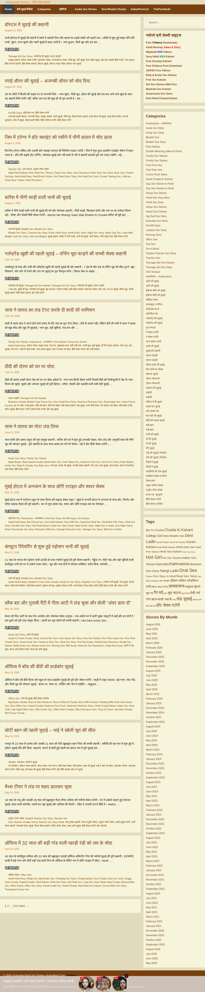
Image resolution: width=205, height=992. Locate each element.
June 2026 (152, 629)
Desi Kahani (60, 341)
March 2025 (152, 694)
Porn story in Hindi (164, 576)
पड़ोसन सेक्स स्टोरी (64, 585)
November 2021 (155, 879)
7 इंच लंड (12, 289)
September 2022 (155, 833)
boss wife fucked (88, 702)
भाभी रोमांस (94, 236)
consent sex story (37, 232)
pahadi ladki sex (52, 885)
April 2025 (152, 689)
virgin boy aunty (114, 645)
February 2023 (154, 810)
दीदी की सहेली (54, 405)
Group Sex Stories (77, 341)
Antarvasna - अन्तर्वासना (40, 341)
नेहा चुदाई (81, 405)
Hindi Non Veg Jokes (158, 197)
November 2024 (155, 712)
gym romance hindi (84, 172)
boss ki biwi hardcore (40, 702)
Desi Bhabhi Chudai (114, 9)
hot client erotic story (65, 176)
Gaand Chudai (35, 705)
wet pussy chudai (14, 713)
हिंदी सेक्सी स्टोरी (151, 606)
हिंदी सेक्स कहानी (29, 63)
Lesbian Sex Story (156, 230)
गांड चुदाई (123, 582)
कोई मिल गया (28, 112)
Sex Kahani (83, 518)
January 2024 (153, 759)
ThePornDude (162, 9)
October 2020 (153, 940)
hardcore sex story (70, 582)
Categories (44, 9)
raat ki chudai (25, 465)
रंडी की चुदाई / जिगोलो (156, 452)
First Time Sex (154, 165)
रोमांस (174, 600)
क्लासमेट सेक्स (44, 60)
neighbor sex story (92, 582)
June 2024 (152, 735)
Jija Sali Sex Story (156, 216)
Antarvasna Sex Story (159, 93)
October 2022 (153, 828)
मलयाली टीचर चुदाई (24, 825)
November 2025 (155, 661)
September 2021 (155, 889)
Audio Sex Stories (86, 9)
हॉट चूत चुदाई (52, 409)
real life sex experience (91, 645)
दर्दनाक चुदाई (152, 374)
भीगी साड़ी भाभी (106, 236)
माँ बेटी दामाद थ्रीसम (110, 345)
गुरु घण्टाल (27, 169)
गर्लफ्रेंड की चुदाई (41, 56)
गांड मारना (52, 765)
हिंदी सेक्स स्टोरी (42, 112)
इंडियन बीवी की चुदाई (155, 290)
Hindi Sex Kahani (171, 551)
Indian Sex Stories (156, 207)
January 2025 (153, 703)
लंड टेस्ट (14, 349)
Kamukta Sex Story (157, 220)
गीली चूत (71, 60)
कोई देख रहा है (152, 309)
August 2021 (153, 893)
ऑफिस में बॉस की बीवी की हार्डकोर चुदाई (39, 666)
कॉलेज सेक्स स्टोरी (29, 60)
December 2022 (155, 819)
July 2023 (151, 786)
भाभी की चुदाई (14, 229)
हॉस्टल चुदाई (42, 63)
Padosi (149, 576)
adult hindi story (17, 345)
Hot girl (154, 557)
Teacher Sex (14, 169)
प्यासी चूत (86, 345)
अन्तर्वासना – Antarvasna (158, 276)
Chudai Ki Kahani (178, 530)
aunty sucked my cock (45, 638)
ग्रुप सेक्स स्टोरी (153, 341)
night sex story (95, 232)
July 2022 (151, 842)
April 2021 (152, 912)
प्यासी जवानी (164, 599)
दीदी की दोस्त (41, 405)
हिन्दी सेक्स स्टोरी (38, 409)
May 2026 (151, 633)
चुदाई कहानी (53, 236)
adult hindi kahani (17, 172)
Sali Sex (151, 244)
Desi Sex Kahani (91, 638)
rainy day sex (113, 232)
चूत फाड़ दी (50, 289)
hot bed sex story (21, 525)
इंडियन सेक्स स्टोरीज (159, 587)
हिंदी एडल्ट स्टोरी (23, 409)
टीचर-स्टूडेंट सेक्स (89, 822)
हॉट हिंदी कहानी (63, 769)
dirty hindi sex (36, 172)
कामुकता (189, 586)
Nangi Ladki (169, 571)
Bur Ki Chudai (155, 530)
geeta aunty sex (28, 642)
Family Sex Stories (18, 341)
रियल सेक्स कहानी (42, 825)
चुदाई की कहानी (153, 350)
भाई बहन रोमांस (120, 765)
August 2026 (153, 624)
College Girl (154, 536)
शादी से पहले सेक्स (27, 349)
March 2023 (152, 805)
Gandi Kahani (162, 542)
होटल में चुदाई (77, 769)
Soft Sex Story (20, 236)
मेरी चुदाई (150, 448)
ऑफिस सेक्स (13, 874)
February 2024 (154, 754)
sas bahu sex (41, 465)
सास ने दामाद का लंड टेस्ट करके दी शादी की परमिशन (50, 310)
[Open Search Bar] (198, 9)
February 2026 (154, 647)
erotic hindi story (58, 232)
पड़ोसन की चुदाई (153, 387)
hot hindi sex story (88, 176)
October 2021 (153, 884)
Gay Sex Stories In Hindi (160, 183)
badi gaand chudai (32, 462)
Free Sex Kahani (156, 79)
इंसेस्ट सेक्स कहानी (28, 765)
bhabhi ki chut (36, 582)
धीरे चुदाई (81, 60)
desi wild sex (71, 522)
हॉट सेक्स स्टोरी (121, 585)
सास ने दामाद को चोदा (61, 349)
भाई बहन (12, 762)
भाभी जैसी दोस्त (92, 405)
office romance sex (86, 709)
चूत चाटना (174, 593)
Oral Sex (188, 570)
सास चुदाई (103, 465)
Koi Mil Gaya (15, 112)
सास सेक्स (9, 469)
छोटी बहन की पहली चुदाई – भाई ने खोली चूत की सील (50, 730)
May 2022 (151, 851)
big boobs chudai (17, 702)
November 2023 (155, 768)
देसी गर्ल (195, 593)
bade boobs (14, 462)
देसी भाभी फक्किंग (17, 585)
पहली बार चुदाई (153, 406)
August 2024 (153, 726)
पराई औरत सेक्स (114, 116)
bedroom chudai (17, 401)
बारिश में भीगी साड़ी (67, 236)
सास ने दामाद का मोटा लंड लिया (32, 426)
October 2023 (153, 773)
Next (24, 906)
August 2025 (153, 670)
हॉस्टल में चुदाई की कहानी (27, 24)
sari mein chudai (123, 709)
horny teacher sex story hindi (47, 822)
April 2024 (152, 745)
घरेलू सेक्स (29, 405)
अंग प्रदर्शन (165, 580)
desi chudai (51, 582)
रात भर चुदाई (112, 289)
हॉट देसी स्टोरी (38, 292)
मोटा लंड (102, 289)
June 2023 (152, 791)
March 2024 (152, 749)
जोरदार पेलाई (62, 289)
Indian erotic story (84, 525)
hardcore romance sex (90, 401)
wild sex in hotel (113, 529)
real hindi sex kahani (89, 885)
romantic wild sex (45, 529)
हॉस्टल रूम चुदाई (74, 63)
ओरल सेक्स (42, 765)
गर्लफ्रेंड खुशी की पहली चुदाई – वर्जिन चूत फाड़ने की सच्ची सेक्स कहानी (66, 253)
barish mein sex (52, 462)
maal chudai (113, 882)
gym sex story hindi (108, 172)
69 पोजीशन (13, 765)
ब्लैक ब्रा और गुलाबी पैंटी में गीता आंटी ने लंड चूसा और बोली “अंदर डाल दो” (68, 603)
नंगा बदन (151, 599)
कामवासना (176, 586)
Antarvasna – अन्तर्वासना (158, 123)
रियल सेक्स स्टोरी (90, 585)
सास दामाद (113, 465)
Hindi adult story (23, 176)
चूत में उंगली (186, 593)
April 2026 (152, 638)
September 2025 (155, 666)
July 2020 (151, 953)
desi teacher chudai (19, 822)
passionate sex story (22, 529)
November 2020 (155, 935)
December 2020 (155, 930)
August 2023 (153, 782)
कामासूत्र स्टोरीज (154, 304)
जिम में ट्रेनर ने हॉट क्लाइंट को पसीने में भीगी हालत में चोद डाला (58, 137)
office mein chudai (63, 709)
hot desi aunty (85, 642)
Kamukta (162, 564)
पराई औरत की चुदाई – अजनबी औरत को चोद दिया (47, 81)
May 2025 (151, 684)
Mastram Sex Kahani (158, 89)
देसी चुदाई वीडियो (25, 9)
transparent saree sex (17, 889)
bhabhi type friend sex (39, 401)
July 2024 (151, 731)
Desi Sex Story (115, 878)
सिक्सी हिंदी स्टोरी (116, 60)
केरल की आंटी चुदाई (38, 649)
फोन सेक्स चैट (152, 411)
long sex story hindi (94, 882)
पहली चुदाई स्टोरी (122, 822)
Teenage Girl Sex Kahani (37, 285)
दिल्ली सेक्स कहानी (80, 116)
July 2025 (151, 675)
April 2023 (152, 800)
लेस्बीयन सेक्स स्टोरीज (156, 476)
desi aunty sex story (70, 638)
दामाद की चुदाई (64, 465)
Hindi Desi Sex (185, 547)
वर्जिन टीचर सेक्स (58, 825)
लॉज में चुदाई (18, 120)
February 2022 (154, 865)
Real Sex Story (186, 576)
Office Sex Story (33, 885)
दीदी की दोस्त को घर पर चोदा (29, 366)
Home (8, 9)
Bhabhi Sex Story (44, 229)
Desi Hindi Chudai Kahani (161, 98)
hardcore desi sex (90, 462)
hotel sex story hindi (62, 525)
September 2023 (155, 777)
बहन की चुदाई (89, 765)
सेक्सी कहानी (197, 600)
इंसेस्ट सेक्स (32, 345)
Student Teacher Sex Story (39, 818)
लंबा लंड (104, 60)
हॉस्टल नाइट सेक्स (57, 63)
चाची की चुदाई (152, 346)
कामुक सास (43, 345)
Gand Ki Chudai (177, 542)
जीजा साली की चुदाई (155, 364)
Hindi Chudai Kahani (105, 705)
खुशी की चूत (23, 289)
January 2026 (153, 652)
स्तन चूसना (129, 60)
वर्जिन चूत (123, 289)
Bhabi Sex (32, 878)
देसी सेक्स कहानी (76, 289)
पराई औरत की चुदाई (97, 116)
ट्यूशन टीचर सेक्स (106, 822)
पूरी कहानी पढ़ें (12, 49)
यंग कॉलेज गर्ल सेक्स (109, 405)
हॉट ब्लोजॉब (102, 825)
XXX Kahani (153, 272)
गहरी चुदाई (57, 116)
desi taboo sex (71, 462)
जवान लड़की (55, 56)
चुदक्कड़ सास (63, 345)
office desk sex (43, 709)
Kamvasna (179, 563)
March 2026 (152, 643)
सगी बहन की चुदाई (33, 769)
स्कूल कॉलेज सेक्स (154, 485)
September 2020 (155, 944)
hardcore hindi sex (90, 522)
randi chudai (69, 885)
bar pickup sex (35, 522)
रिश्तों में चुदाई (31, 762)
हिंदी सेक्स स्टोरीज (41, 698)
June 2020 (152, 958)
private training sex (110, 176)
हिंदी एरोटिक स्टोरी (48, 120)
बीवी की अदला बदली (155, 420)
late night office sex (22, 709)
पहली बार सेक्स (90, 289)
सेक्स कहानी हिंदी (32, 120)
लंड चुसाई (184, 599)
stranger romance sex (69, 529)
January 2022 (153, 870)
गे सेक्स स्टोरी (152, 332)
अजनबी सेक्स (33, 116)
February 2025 (154, 698)
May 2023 (151, 796)
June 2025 (152, 680)
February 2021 (154, 921)
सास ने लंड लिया (127, 465)
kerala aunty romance (106, 642)
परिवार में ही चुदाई (154, 401)
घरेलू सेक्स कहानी (72, 822)
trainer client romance (29, 180)
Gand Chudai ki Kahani (159, 179)
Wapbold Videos (159, 52)
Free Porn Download (164, 65)
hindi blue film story (113, 522)
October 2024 (153, 717)
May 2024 (151, 740)
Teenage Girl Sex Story (20, 56)
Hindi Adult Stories (165, 547)
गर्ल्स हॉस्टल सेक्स (59, 60)
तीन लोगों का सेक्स (154, 369)
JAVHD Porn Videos (158, 70)
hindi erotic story (77, 232)
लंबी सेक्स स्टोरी (125, 405)
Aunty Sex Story (16, 458)
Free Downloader (162, 42)
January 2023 (153, 814)
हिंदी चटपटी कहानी (13, 63)
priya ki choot (105, 709)
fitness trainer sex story (59, 172)
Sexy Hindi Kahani (160, 56)
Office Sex (13, 698)
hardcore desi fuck (55, 705)
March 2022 (152, 861)
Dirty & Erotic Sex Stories (161, 75)
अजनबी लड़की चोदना (17, 116)
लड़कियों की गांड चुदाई (156, 471)
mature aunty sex (41, 645)
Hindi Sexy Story (188, 552)
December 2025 (155, 657)
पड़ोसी (149, 392)
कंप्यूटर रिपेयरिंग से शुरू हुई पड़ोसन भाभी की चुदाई (47, 546)
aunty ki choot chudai (20, 638)
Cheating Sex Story (66, 878)
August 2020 (153, 949)
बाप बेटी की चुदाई (154, 415)
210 (15, 906)
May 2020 (151, 963)
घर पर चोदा (19, 405)
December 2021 (155, 875)
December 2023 (155, 763)
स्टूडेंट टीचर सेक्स (41, 169)
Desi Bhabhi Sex (173, 536)
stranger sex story (92, 529)
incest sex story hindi (113, 462)
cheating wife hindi (109, 702)
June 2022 (152, 847)
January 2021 (153, 926)
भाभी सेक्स (77, 585)
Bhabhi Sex (27, 229)
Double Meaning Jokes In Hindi (164, 151)
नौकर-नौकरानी (153, 378)
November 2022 (155, 824)
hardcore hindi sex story (80, 705)
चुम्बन (165, 593)
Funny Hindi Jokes (156, 174)
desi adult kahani (54, 522)
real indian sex (112, 401)
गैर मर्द (158, 592)
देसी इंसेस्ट (77, 765)
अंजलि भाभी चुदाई (110, 582)
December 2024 (155, 708)
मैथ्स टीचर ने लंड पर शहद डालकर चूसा (38, 786)
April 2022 (152, 856)
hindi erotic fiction (42, 176)
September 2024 (155, 722)
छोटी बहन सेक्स (64, 765)
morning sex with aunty (64, 645)
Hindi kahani (42, 882)
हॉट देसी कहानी (92, 349)
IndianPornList (140, 9)
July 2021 (151, 898)
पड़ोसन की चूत (48, 585)
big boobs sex (46, 878)
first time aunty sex (112, 638)
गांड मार (52, 345)
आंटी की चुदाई (32, 634)
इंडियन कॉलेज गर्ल (180, 580)
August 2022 (153, 838)
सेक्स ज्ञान (150, 480)
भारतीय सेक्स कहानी (80, 465)
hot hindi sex (75, 882)
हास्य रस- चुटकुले (154, 494)
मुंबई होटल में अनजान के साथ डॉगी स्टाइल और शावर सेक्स (54, 486)
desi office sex (18, 705)
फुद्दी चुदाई (96, 345)
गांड (151, 593)
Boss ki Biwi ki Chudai (65, 702)
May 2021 (151, 907)
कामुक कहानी (14, 60)
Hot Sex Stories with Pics (161, 84)
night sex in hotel (104, 525)
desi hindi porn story (64, 401)
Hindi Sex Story (53, 518)
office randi (16, 885)
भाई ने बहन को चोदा (104, 765)
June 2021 (152, 902)
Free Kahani (159, 61)
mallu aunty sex (21, 645)
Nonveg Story (153, 234)
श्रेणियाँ (62, 9)
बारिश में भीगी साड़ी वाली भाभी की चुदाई (38, 197)
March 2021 (152, 916)
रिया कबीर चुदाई (92, 60)
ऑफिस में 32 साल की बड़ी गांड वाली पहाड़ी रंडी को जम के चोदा (58, 843)
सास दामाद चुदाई (44, 349)
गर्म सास (53, 465)
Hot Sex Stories (171, 557)
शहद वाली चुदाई (74, 825)
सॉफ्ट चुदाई (9, 409)
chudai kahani (84, 878)
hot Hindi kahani (41, 525)
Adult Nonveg (163, 47)
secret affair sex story (114, 885)
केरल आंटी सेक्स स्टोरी (19, 649)
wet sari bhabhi (38, 236)
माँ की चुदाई (151, 439)
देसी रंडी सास (75, 345)
